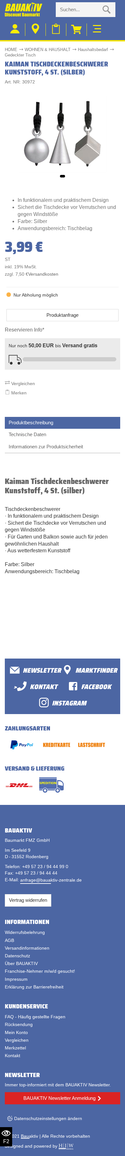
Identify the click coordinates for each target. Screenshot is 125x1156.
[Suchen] (107, 9)
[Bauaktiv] (28, 10)
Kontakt (12, 1055)
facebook (96, 686)
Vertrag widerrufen (28, 900)
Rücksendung (19, 1024)
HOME (11, 49)
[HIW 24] (66, 1146)
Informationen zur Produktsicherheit (46, 446)
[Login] (15, 29)
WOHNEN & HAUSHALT (48, 49)
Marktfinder (96, 670)
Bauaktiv (29, 1136)
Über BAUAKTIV (21, 963)
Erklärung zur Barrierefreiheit (34, 986)
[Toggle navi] (97, 27)
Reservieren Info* (24, 329)
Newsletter (42, 670)
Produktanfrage (62, 315)
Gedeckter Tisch (20, 55)
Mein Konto (16, 1032)
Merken (18, 392)
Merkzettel (15, 1047)
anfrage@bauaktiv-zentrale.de (51, 880)
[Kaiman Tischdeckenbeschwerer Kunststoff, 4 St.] (62, 133)
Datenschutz (17, 955)
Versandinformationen (27, 948)
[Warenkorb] (76, 29)
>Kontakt (35, 686)
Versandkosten (43, 274)
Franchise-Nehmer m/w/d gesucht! (40, 971)
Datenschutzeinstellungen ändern (48, 1118)
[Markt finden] (35, 29)
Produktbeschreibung (31, 422)
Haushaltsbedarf (93, 49)
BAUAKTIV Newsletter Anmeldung (59, 1098)
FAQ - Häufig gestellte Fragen (35, 1016)
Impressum (16, 979)
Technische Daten (27, 434)
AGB (9, 940)
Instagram (69, 703)
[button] (62, 176)
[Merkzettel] (56, 29)
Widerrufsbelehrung (25, 932)
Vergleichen (22, 383)
